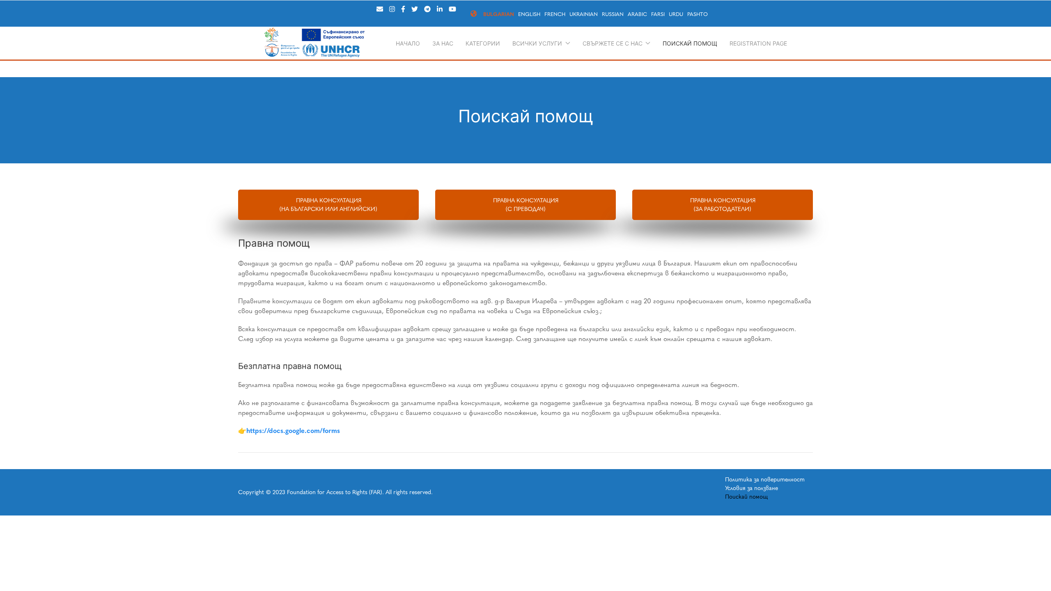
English (529, 14)
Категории (483, 43)
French (554, 14)
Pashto (697, 14)
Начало (408, 43)
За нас (442, 43)
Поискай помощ (690, 43)
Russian (613, 14)
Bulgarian (498, 14)
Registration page (758, 43)
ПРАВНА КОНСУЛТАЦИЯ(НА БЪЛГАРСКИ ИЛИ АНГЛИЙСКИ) (328, 205)
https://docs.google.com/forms (293, 431)
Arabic (637, 14)
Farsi (658, 14)
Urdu (676, 14)
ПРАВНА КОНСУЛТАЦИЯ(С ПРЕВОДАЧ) (525, 205)
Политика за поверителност (765, 479)
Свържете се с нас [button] (613, 43)
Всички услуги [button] (537, 43)
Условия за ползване (751, 488)
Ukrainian (583, 14)
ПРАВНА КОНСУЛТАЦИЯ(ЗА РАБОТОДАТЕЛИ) (722, 205)
